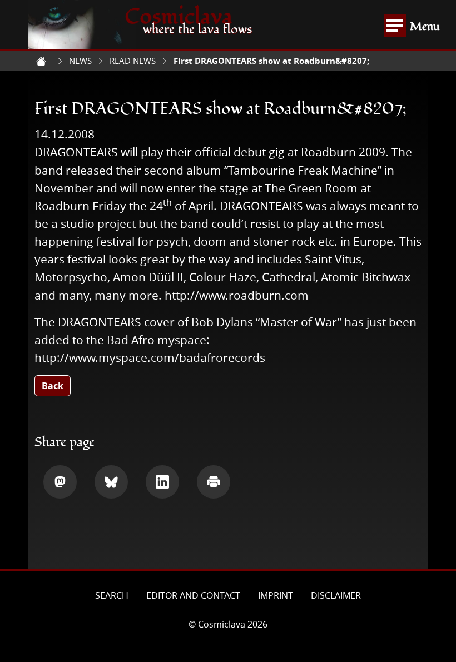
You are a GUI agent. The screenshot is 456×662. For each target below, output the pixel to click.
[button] (60, 482)
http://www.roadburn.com (237, 295)
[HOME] (41, 61)
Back (52, 386)
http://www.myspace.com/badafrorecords (149, 357)
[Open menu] (395, 25)
